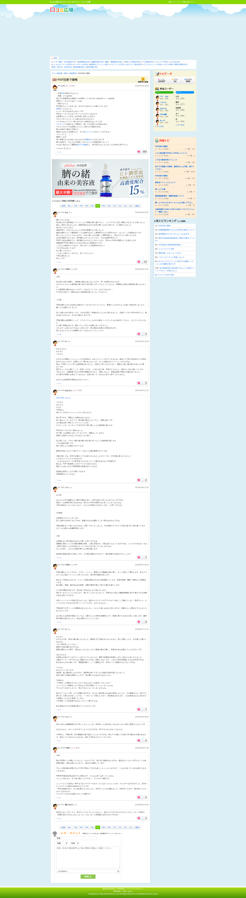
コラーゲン (89, 132)
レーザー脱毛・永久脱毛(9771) (64, 62)
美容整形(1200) (84, 62)
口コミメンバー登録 (178, 2)
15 (145, 261)
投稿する (88, 876)
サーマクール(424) (80, 64)
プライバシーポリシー (135, 889)
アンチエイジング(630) (153, 64)
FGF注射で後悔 (164, 226)
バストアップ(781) (117, 64)
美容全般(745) (91, 67)
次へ (131, 206)
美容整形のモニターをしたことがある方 (174, 234)
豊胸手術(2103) (98, 62)
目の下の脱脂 (82, 145)
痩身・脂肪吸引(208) (113, 62)
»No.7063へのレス (63, 398)
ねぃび (162, 120)
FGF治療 (163, 114)
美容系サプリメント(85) (99, 64)
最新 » (137, 206)
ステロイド (60, 124)
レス (59, 152)
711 (119, 206)
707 (97, 206)
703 (75, 206)
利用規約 (121, 889)
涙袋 (58, 109)
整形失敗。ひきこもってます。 (171, 253)
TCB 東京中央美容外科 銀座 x (170, 245)
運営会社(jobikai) (109, 889)
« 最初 (63, 206)
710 (114, 206)
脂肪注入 (88, 140)
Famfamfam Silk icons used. (147, 894)
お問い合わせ (127, 891)
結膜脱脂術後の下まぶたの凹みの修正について (176, 230)
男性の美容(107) (181, 64)
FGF (63, 93)
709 (108, 206)
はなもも (68, 390)
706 (92, 206)
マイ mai (164, 96)
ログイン (192, 2)
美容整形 (72, 73)
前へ (69, 206)
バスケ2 (163, 102)
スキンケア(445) (161, 62)
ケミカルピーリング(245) (62, 64)
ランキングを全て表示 (165, 275)
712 (125, 206)
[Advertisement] (123, 34)
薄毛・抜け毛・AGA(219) (62, 67)
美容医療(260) (79, 67)
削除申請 (116, 891)
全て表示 (160, 126)
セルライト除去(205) (134, 64)
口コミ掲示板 (57, 73)
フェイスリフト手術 (166, 249)
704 (81, 206)
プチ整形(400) (147, 62)
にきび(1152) (175, 62)
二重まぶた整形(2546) (132, 62)
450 (145, 151)
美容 (55, 58)
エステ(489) (168, 64)
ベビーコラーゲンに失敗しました (171, 257)
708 (103, 206)
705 (86, 206)
